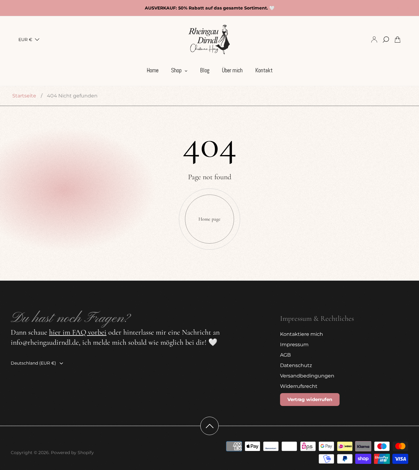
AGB (285, 355)
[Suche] (386, 39)
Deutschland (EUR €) (33, 363)
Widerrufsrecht (298, 386)
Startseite (24, 96)
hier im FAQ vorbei (77, 332)
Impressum (294, 344)
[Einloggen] (374, 39)
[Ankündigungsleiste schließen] (397, 8)
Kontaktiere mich (301, 334)
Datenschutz (296, 365)
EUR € (25, 39)
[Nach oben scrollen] (209, 426)
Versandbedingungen (307, 376)
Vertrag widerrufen (309, 399)
